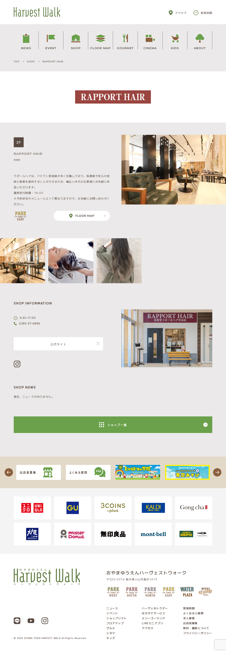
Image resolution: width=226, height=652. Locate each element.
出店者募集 (190, 623)
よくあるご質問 (193, 613)
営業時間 (206, 13)
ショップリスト (116, 618)
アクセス (181, 13)
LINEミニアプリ (152, 623)
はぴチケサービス (153, 613)
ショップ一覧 (117, 425)
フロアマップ (115, 623)
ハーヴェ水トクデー (155, 608)
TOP (16, 61)
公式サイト (58, 343)
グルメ (110, 628)
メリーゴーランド (153, 618)
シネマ (110, 633)
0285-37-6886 (29, 323)
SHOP (31, 61)
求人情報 (189, 618)
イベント (112, 613)
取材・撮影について (196, 628)
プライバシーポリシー (197, 633)
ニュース (112, 608)
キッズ (110, 638)
